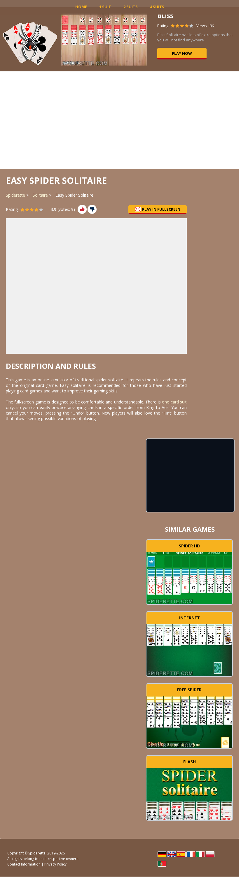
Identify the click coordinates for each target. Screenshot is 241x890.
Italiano (200, 854)
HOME (81, 6)
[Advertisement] (119, 119)
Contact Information (24, 864)
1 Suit (105, 6)
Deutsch (162, 854)
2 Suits (130, 6)
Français (190, 854)
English (171, 854)
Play (189, 577)
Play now (182, 53)
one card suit (174, 402)
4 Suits (157, 6)
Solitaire (40, 195)
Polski (210, 854)
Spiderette (15, 195)
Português (162, 864)
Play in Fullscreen (161, 209)
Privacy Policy (55, 864)
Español (181, 854)
